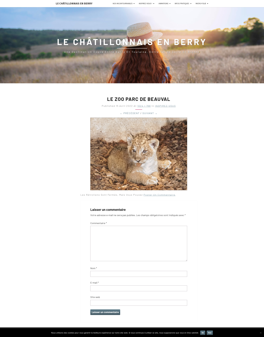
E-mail (94, 282)
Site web (95, 297)
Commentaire (98, 223)
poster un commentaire (159, 194)
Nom (93, 268)
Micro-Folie (201, 3)
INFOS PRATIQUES (182, 3)
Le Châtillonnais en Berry (74, 3)
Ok (203, 333)
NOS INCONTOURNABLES (123, 3)
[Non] (260, 332)
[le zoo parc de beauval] (138, 154)
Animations (163, 3)
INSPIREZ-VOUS (165, 105)
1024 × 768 (144, 105)
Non (209, 333)
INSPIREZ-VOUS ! (145, 3)
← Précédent (130, 113)
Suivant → (150, 113)
